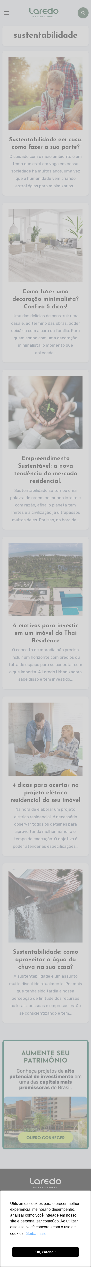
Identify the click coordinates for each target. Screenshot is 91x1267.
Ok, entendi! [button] (45, 1252)
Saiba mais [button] (36, 1233)
